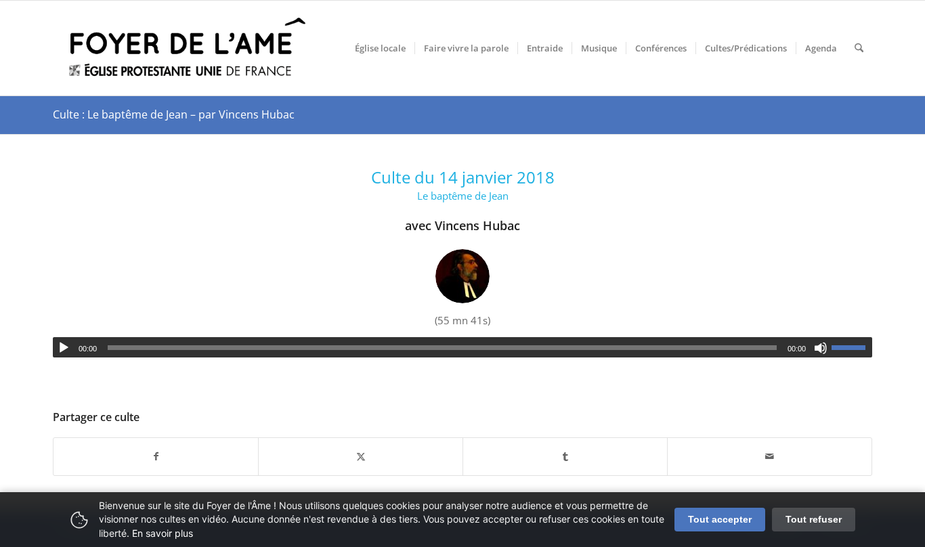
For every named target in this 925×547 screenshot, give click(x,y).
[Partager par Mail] (770, 456)
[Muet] (820, 348)
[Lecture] (63, 348)
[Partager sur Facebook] (155, 456)
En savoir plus (162, 533)
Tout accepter (720, 519)
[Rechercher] (859, 48)
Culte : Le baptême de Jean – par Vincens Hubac (174, 114)
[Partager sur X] (360, 456)
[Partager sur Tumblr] (565, 456)
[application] (462, 347)
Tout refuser (814, 519)
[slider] (852, 347)
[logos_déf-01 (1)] (188, 48)
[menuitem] (380, 48)
